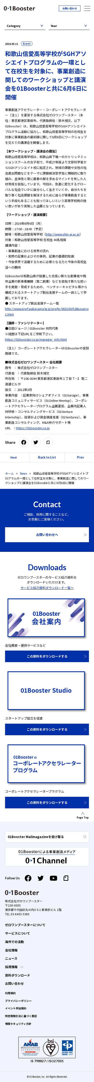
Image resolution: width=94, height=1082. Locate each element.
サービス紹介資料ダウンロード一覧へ (47, 587)
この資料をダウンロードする (47, 656)
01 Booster (19, 8)
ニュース (11, 958)
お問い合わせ (69, 8)
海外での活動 (14, 941)
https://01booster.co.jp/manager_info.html (36, 339)
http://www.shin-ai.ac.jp (63, 234)
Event (27, 43)
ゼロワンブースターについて (25, 924)
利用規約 (10, 993)
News (23, 473)
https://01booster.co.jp (33, 428)
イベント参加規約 (15, 1008)
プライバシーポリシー (18, 1001)
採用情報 (11, 966)
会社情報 (11, 950)
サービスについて (17, 933)
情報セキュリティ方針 (18, 1024)
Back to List (47, 457)
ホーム (9, 473)
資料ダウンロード (17, 975)
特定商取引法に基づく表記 (21, 1016)
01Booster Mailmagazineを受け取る (36, 836)
